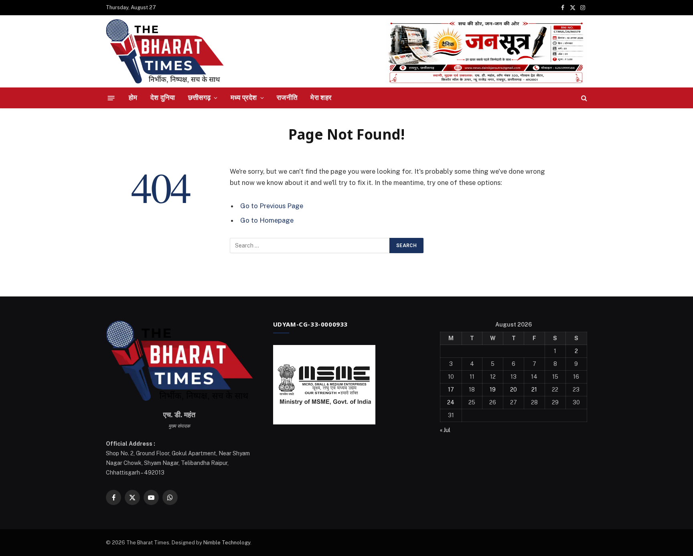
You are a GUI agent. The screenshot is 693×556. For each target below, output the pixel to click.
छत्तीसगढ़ (199, 97)
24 (450, 402)
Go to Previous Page (271, 206)
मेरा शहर (320, 97)
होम (133, 97)
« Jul (445, 430)
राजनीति (287, 97)
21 (534, 389)
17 (451, 389)
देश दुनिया (162, 97)
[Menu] (111, 97)
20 (513, 389)
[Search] (583, 98)
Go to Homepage (267, 220)
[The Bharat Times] (165, 51)
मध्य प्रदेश (244, 97)
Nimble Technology (226, 543)
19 (493, 389)
